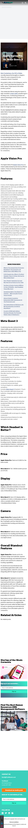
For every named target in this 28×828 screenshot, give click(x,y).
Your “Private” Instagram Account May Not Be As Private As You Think (13, 281)
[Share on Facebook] (2, 817)
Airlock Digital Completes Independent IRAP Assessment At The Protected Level (13, 300)
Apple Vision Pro (18, 164)
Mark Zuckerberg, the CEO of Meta (11, 73)
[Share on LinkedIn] (2, 823)
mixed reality (14, 93)
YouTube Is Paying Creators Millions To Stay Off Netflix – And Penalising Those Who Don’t (13, 287)
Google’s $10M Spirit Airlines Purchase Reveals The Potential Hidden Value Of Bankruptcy (12, 313)
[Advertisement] (14, 23)
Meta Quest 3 (10, 389)
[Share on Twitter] (2, 820)
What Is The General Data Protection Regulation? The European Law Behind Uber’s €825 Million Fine (14, 269)
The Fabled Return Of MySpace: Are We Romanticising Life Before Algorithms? (14, 306)
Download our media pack (14, 790)
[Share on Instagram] (2, 826)
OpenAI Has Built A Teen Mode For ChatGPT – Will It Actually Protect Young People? (13, 293)
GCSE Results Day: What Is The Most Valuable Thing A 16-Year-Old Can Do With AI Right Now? (14, 276)
